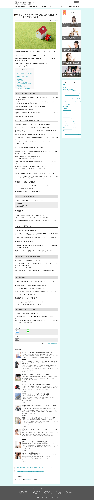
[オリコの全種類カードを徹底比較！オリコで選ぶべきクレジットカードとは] (18, 408)
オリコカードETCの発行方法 (21, 72)
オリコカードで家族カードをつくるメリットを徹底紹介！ (37, 374)
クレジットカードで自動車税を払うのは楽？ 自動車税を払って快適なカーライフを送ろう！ (71, 25)
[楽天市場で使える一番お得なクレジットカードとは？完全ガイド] (71, 46)
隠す (25, 69)
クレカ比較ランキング (20, 6)
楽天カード (65, 130)
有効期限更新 (18, 85)
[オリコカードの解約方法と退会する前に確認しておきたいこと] (18, 355)
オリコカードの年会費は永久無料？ (31, 453)
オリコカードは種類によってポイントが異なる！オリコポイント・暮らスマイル (35, 467)
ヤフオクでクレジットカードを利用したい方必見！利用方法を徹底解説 (71, 63)
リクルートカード (67, 129)
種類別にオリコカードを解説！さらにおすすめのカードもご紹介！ (39, 418)
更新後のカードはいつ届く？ (23, 86)
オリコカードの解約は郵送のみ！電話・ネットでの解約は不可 (38, 384)
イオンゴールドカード (70, 113)
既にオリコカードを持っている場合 (24, 73)
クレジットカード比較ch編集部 (50, 343)
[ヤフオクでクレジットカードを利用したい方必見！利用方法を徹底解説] (71, 59)
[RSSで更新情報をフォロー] (78, 2)
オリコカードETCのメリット (21, 77)
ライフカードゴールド (70, 121)
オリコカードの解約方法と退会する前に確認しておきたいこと (38, 352)
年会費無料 (19, 79)
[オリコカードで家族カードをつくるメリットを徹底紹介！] (18, 377)
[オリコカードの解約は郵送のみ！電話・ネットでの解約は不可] (18, 387)
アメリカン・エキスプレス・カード (71, 93)
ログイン (28, 479)
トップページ (21, 488)
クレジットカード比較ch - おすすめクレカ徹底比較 (48, 497)
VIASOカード (66, 87)
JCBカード (68, 491)
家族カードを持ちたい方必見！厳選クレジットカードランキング (71, 75)
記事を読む (24, 359)
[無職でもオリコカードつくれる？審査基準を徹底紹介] (18, 444)
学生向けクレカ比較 (47, 6)
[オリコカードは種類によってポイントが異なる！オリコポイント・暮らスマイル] (18, 364)
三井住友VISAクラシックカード (70, 127)
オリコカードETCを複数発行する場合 (23, 83)
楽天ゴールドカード (70, 132)
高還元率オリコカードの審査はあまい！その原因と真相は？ (30, 471)
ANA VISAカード (67, 110)
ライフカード (66, 120)
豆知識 (60, 6)
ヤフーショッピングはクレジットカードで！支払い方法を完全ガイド (71, 38)
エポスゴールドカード (70, 118)
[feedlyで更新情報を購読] (75, 2)
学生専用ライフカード (70, 125)
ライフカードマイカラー (71, 123)
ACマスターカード (67, 106)
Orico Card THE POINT (68, 89)
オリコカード (54, 20)
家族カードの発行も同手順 (22, 76)
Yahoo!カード (66, 108)
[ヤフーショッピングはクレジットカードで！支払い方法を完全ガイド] (71, 34)
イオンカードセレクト (70, 115)
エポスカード (66, 117)
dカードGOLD (68, 86)
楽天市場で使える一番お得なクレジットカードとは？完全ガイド (71, 50)
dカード (65, 84)
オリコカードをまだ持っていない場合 (25, 74)
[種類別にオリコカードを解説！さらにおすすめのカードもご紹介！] (18, 420)
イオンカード (66, 111)
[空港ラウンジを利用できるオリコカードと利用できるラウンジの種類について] (18, 432)
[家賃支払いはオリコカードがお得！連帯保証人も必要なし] (18, 396)
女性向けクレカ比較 (33, 6)
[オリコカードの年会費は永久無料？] (18, 455)
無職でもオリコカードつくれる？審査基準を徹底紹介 (35, 442)
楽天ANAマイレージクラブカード (73, 134)
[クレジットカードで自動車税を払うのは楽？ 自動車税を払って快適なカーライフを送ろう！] (71, 21)
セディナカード (67, 135)
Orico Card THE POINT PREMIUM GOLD (70, 91)
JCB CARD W (66, 104)
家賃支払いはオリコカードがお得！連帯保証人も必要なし (37, 394)
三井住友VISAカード (60, 493)
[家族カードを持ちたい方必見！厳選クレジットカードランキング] (71, 71)
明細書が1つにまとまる (22, 82)
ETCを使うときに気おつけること (22, 88)
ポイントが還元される (21, 80)
